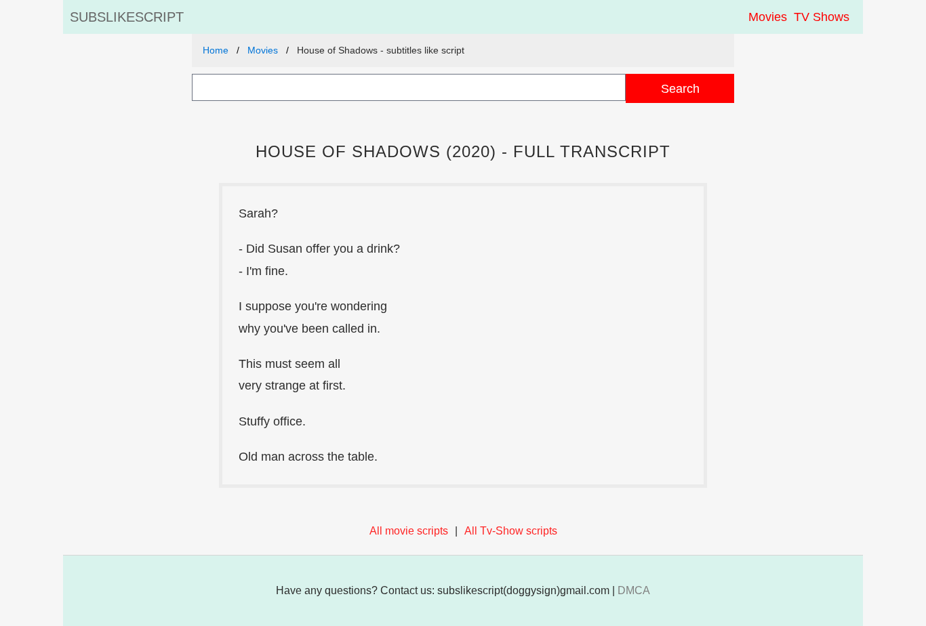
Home (215, 50)
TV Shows (821, 17)
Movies (767, 17)
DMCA (634, 590)
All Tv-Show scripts (510, 531)
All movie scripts (408, 531)
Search (680, 88)
